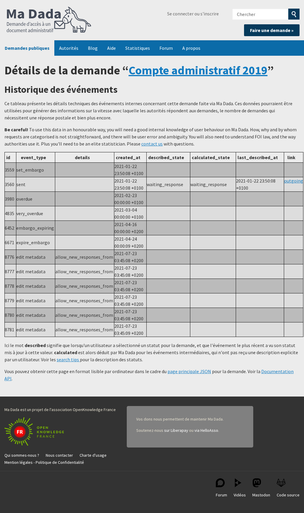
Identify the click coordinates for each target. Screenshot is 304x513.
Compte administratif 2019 (198, 70)
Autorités (68, 48)
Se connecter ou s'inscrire (193, 14)
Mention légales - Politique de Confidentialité (44, 462)
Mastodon (261, 495)
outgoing (293, 181)
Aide (111, 48)
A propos (191, 48)
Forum (166, 48)
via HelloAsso (206, 430)
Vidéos (240, 495)
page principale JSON (189, 371)
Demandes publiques (27, 48)
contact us (152, 144)
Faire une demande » (272, 30)
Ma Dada (49, 20)
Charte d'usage (93, 455)
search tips (68, 359)
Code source (288, 495)
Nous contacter (59, 455)
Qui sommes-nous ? (21, 455)
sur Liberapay (176, 430)
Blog (93, 48)
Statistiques (137, 48)
